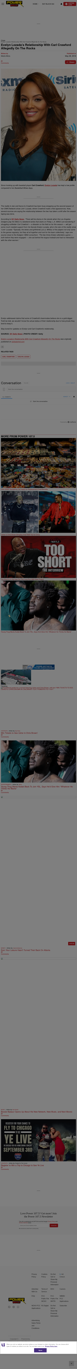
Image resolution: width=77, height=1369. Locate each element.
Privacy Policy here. (51, 1346)
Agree (40, 1350)
